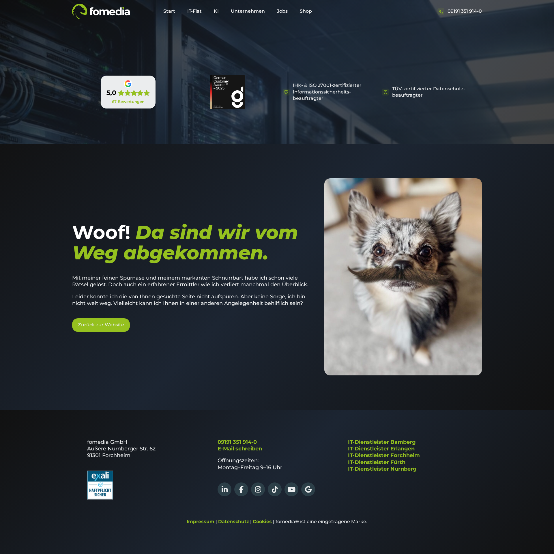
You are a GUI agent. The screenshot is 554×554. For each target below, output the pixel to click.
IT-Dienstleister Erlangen (381, 449)
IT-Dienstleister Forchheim (384, 455)
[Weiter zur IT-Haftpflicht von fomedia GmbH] (100, 498)
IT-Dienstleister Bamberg (382, 442)
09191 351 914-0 (237, 442)
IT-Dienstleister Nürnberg (382, 469)
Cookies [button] (262, 521)
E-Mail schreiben (240, 449)
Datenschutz (233, 521)
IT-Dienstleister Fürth (376, 462)
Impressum (200, 521)
